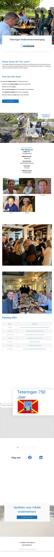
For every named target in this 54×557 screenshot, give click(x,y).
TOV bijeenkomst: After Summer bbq (34, 338)
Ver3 (23, 549)
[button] (27, 128)
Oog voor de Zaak (31, 549)
